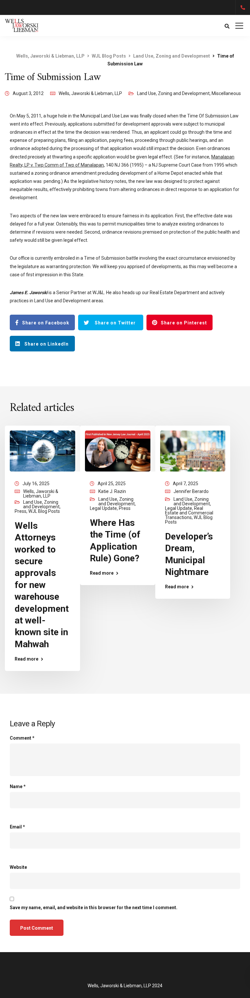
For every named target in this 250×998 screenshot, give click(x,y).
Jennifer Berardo (191, 491)
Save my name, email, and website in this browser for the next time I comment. (93, 907)
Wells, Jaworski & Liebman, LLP (90, 93)
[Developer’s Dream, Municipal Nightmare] (193, 450)
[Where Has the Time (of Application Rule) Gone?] (117, 450)
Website (18, 867)
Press (20, 511)
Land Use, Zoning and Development (173, 93)
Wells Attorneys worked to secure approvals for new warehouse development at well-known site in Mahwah (42, 584)
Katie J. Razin (112, 491)
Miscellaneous (226, 93)
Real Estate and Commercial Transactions (189, 513)
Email (17, 827)
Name (18, 786)
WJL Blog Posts (44, 511)
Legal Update (103, 508)
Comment (22, 738)
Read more (26, 659)
